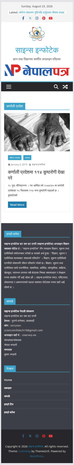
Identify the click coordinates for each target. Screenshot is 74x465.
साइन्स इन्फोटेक (37, 50)
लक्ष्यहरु (8, 388)
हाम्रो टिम (8, 404)
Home (8, 380)
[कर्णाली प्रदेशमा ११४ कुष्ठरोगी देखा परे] (37, 132)
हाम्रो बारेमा (9, 412)
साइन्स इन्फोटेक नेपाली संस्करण (19, 311)
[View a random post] (65, 86)
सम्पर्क (7, 396)
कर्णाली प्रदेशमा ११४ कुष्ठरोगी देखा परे (36, 175)
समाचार (27, 157)
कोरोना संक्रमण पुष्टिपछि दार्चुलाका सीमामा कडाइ (41, 12)
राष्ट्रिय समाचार (14, 157)
